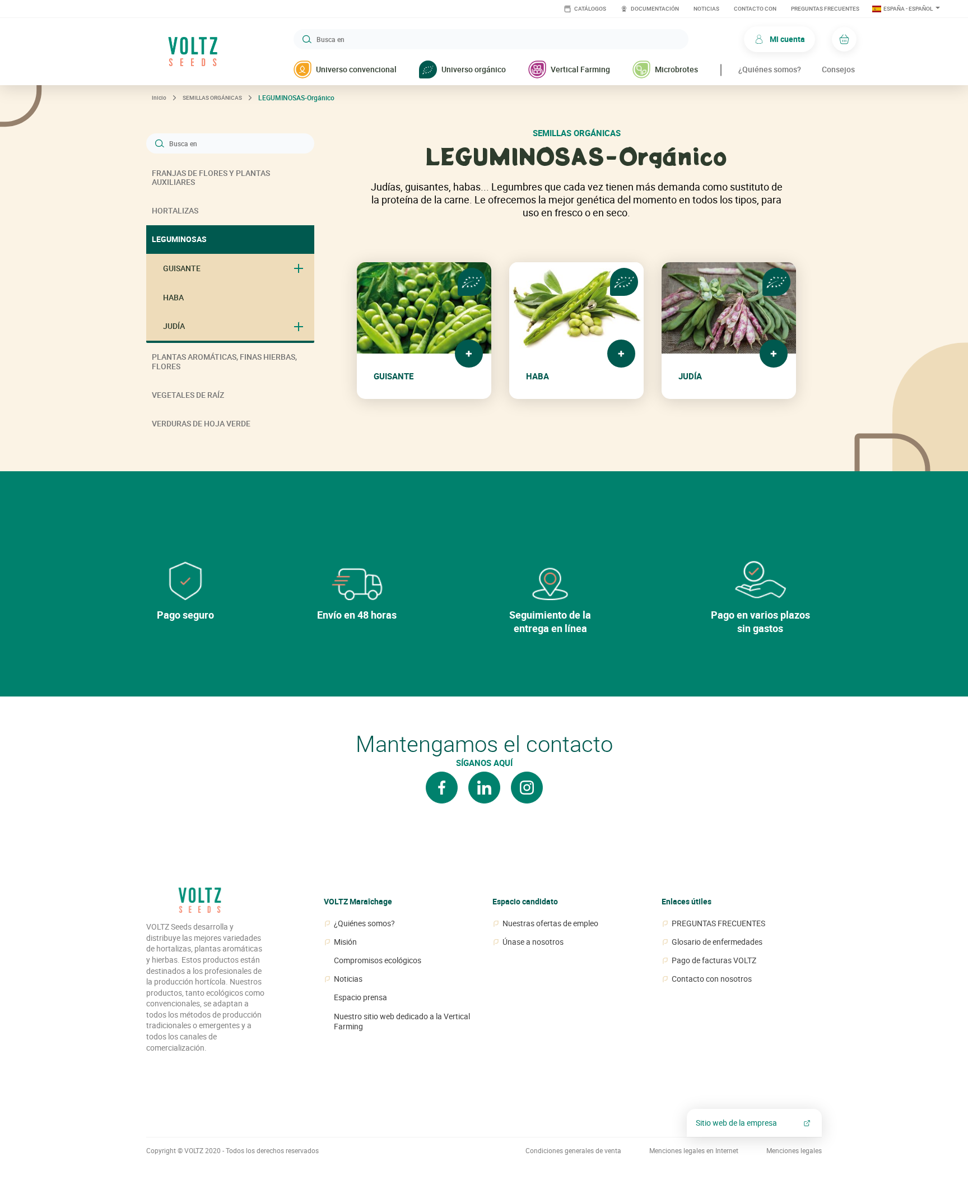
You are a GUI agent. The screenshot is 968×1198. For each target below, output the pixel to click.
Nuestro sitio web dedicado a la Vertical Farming (402, 1021)
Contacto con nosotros (712, 979)
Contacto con (755, 8)
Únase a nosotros (533, 942)
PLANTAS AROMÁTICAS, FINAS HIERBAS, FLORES (224, 361)
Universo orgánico (473, 69)
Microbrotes (676, 69)
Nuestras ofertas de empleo (550, 923)
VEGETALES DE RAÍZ (188, 394)
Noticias (706, 8)
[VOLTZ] (199, 904)
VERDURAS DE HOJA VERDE (201, 423)
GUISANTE (182, 268)
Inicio (159, 97)
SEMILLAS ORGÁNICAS (212, 97)
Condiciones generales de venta (573, 1150)
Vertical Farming (580, 69)
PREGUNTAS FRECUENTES (825, 8)
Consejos (838, 69)
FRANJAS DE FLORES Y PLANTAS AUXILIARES (211, 178)
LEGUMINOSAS (179, 239)
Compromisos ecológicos (377, 960)
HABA (173, 297)
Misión (345, 942)
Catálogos (589, 8)
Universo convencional (356, 69)
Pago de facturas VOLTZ (714, 960)
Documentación (654, 8)
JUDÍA (174, 326)
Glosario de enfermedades (717, 942)
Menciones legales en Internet (693, 1150)
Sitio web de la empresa (736, 1122)
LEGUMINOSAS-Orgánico (296, 97)
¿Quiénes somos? (769, 69)
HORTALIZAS (175, 210)
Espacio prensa (360, 997)
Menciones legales (794, 1150)
